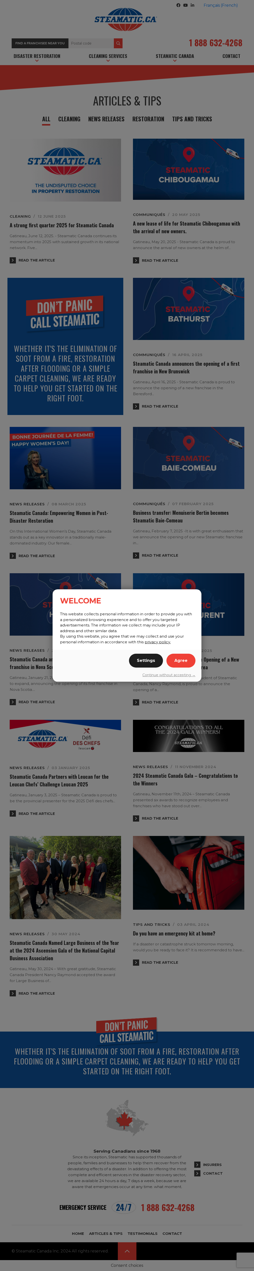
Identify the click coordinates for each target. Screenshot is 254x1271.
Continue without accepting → (168, 675)
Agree (181, 660)
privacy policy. (158, 642)
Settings (146, 660)
